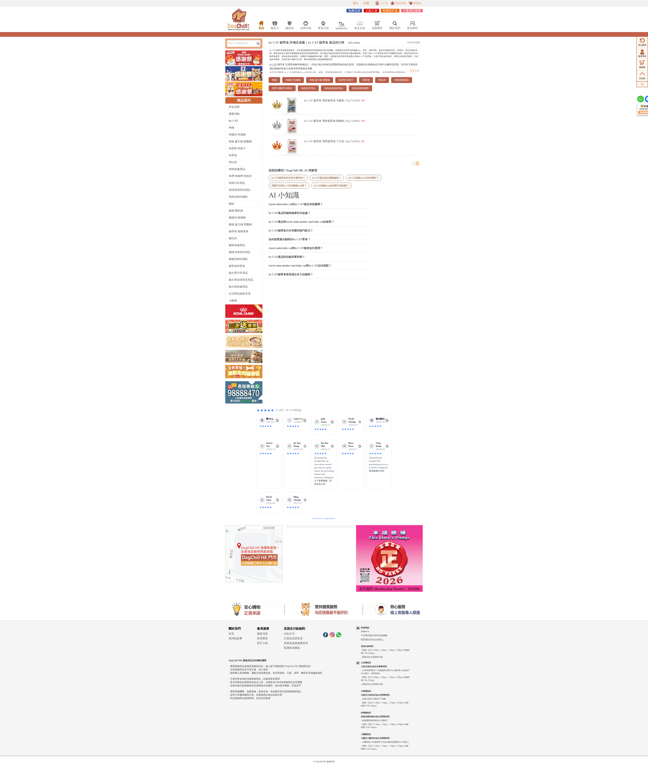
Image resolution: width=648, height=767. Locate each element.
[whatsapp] (338, 636)
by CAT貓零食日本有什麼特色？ (288, 177)
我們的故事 (235, 638)
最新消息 (262, 633)
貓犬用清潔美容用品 (241, 279)
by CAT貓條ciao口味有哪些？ (363, 177)
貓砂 (231, 203)
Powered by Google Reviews (324, 518)
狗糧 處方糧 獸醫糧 (240, 141)
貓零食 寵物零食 (238, 231)
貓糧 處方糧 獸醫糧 (240, 224)
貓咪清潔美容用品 (239, 252)
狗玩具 (233, 162)
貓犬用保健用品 (238, 286)
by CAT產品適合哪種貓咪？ (326, 177)
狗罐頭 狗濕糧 (237, 134)
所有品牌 (234, 106)
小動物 (233, 300)
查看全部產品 (354, 43)
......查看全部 (412, 70)
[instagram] (332, 636)
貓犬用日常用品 (238, 272)
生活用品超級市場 (239, 293)
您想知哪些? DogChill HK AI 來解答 (293, 170)
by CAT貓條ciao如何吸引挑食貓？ (331, 185)
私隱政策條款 (292, 647)
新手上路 (262, 643)
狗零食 (233, 155)
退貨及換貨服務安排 (296, 643)
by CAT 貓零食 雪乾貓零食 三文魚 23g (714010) (332, 141)
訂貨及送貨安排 (293, 638)
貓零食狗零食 (237, 265)
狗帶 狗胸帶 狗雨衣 (240, 176)
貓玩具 (233, 238)
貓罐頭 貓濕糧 (237, 217)
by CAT (273, 64)
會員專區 (262, 638)
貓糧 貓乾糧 (236, 210)
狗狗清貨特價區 (238, 196)
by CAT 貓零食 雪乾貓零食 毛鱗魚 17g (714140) (332, 100)
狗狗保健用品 (237, 169)
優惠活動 (234, 113)
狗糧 (231, 127)
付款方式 (289, 633)
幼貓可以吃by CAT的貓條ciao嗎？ (289, 185)
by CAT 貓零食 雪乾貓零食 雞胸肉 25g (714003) (332, 120)
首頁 (231, 633)
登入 (355, 3)
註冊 (366, 3)
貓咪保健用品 (237, 245)
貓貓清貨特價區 (238, 259)
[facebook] (325, 636)
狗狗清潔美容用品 (239, 189)
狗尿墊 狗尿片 (237, 148)
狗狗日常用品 (237, 183)
